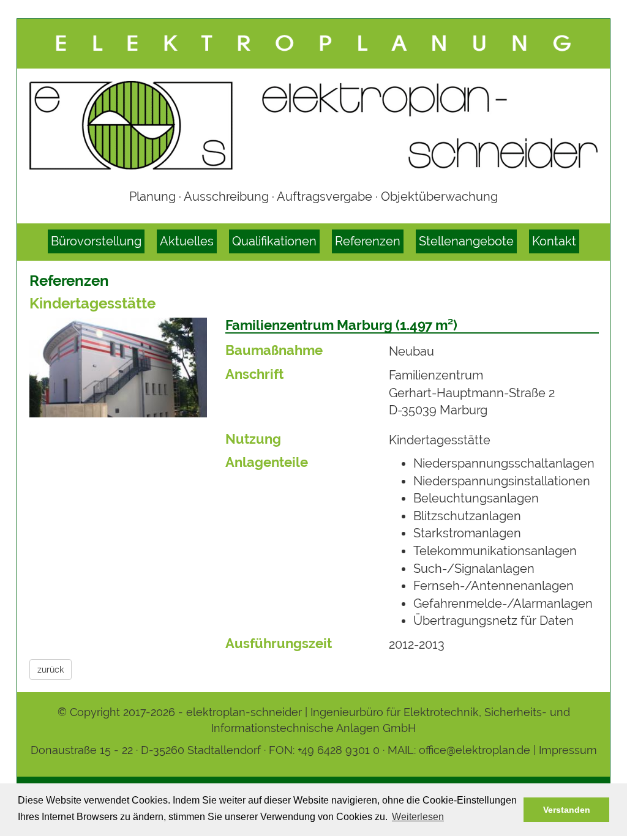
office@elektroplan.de (474, 750)
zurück (50, 669)
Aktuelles (187, 241)
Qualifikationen (274, 241)
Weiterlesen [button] (418, 817)
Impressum (568, 750)
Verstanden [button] (566, 810)
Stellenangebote (466, 241)
